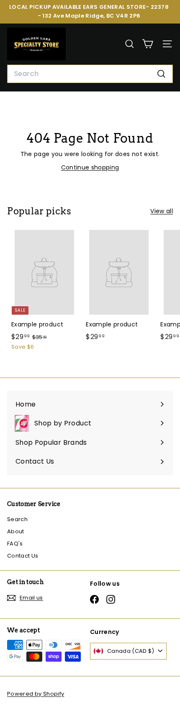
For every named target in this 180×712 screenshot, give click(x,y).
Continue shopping (90, 167)
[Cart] (147, 43)
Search (17, 519)
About (15, 531)
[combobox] (90, 74)
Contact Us (23, 556)
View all (161, 211)
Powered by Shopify (35, 694)
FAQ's (15, 544)
